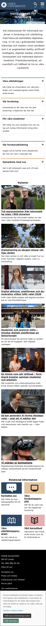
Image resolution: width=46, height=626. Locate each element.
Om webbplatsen (9, 588)
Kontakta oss (7, 572)
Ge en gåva (6, 583)
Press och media (9, 575)
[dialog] (23, 608)
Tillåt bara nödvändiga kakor (17, 616)
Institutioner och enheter (13, 579)
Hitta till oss (6, 567)
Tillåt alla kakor (11, 621)
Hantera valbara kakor (13, 610)
